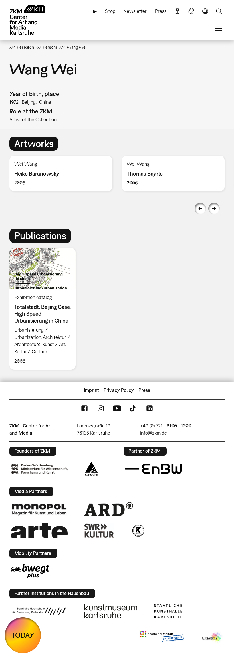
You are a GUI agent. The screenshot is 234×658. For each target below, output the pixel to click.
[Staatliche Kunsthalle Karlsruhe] (168, 611)
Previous (200, 208)
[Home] (32, 20)
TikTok (133, 408)
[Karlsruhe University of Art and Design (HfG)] (39, 611)
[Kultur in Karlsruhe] (138, 530)
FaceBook (84, 408)
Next (214, 208)
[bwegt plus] (30, 571)
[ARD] (108, 509)
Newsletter (135, 11)
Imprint (91, 390)
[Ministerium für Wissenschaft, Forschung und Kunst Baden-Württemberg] (39, 469)
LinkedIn (149, 408)
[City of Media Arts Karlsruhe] (212, 637)
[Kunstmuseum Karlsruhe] (110, 611)
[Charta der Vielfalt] (161, 637)
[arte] (39, 530)
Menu (219, 29)
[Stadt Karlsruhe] (91, 469)
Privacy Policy (119, 390)
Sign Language (191, 11)
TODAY (22, 635)
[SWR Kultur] (99, 530)
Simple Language (177, 11)
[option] (61, 173)
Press (161, 11)
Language (205, 11)
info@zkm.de (153, 433)
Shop (110, 11)
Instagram (100, 408)
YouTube (117, 408)
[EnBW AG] (153, 469)
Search (219, 11)
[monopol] (39, 509)
